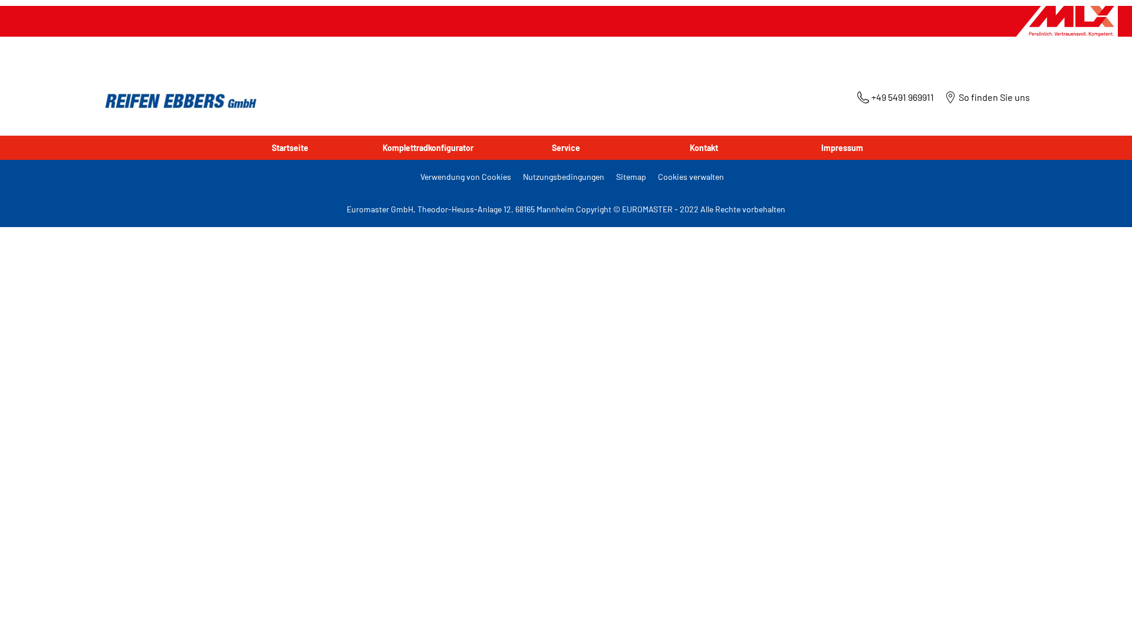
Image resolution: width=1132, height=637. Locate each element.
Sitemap (631, 177)
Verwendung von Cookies (465, 177)
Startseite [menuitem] (290, 148)
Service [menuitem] (566, 148)
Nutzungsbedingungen (563, 177)
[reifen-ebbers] (176, 101)
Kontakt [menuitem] (704, 148)
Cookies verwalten (691, 177)
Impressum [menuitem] (842, 148)
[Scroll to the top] (1101, 612)
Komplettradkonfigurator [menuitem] (428, 148)
